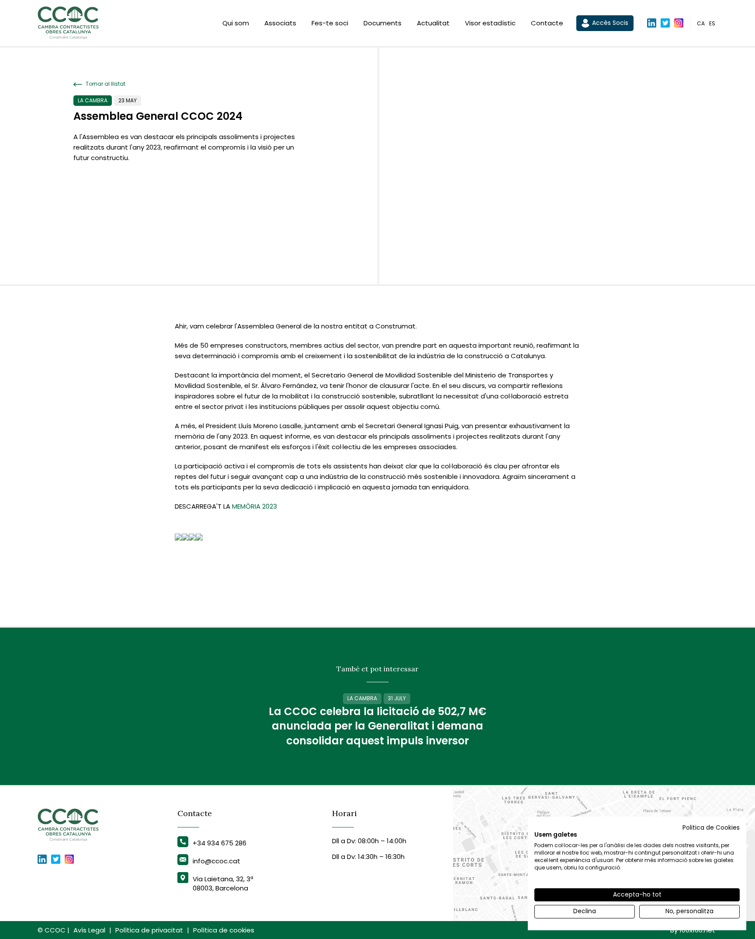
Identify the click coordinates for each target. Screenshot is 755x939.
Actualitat (433, 23)
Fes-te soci (330, 23)
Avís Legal (89, 930)
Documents (383, 23)
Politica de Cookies (711, 828)
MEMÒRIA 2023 (254, 506)
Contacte (547, 23)
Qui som (235, 23)
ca (701, 23)
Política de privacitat (149, 930)
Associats (280, 23)
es (712, 23)
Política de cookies (223, 930)
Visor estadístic (490, 23)
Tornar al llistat (104, 84)
